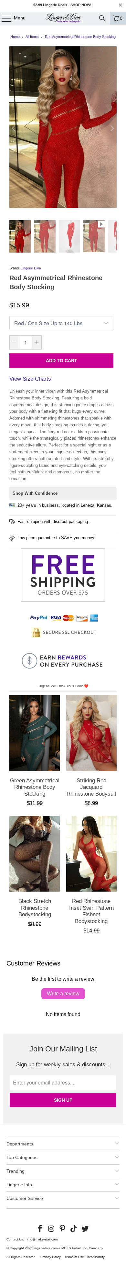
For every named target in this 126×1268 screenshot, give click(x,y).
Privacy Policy (50, 1257)
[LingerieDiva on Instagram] (51, 1229)
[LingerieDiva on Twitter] (85, 1229)
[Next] (112, 128)
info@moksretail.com (42, 1239)
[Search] (102, 18)
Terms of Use (74, 1257)
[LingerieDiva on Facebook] (40, 1229)
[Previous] (14, 128)
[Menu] (3, 18)
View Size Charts (30, 379)
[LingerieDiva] (63, 18)
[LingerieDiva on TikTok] (74, 1229)
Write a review (63, 993)
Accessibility (96, 1257)
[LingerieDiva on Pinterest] (63, 1229)
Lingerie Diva (31, 268)
